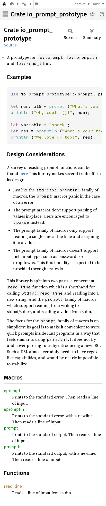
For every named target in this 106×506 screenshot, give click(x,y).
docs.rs (80, 4)
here (23, 173)
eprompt (12, 390)
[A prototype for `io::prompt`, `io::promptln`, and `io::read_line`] (15, 4)
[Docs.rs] (4, 4)
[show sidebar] (5, 14)
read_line (13, 486)
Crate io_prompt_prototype (49, 14)
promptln (13, 446)
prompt (11, 428)
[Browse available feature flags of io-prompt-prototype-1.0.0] (36, 4)
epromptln (14, 409)
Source (10, 45)
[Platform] (27, 4)
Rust (96, 4)
